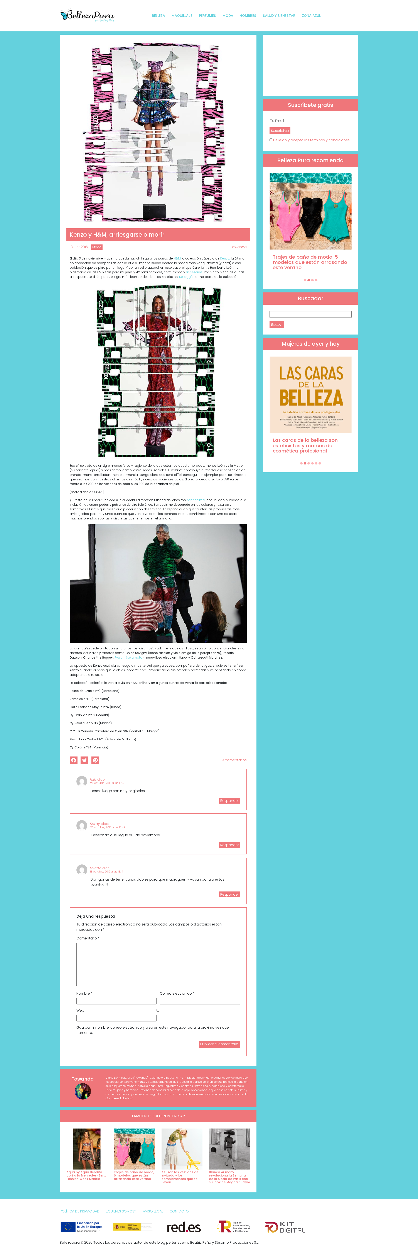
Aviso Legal (153, 1211)
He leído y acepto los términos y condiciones (311, 140)
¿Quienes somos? (121, 1211)
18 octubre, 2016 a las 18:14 (106, 871)
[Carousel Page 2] (308, 280)
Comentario (87, 938)
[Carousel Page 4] (316, 280)
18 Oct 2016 (79, 246)
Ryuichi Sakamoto (129, 657)
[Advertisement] (310, 65)
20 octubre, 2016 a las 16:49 (107, 827)
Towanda (238, 246)
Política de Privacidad (79, 1211)
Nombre (84, 993)
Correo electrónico (177, 993)
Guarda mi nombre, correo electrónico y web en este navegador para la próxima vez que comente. (152, 1030)
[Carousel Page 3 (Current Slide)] (312, 280)
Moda (227, 15)
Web (80, 1010)
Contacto (179, 1211)
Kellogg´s (186, 277)
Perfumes (207, 15)
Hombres (248, 15)
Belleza (158, 15)
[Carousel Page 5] (316, 463)
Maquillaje (182, 15)
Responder (229, 800)
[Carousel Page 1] (305, 280)
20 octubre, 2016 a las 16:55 (107, 783)
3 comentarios (234, 760)
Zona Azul (311, 15)
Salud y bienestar (279, 15)
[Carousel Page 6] (320, 463)
